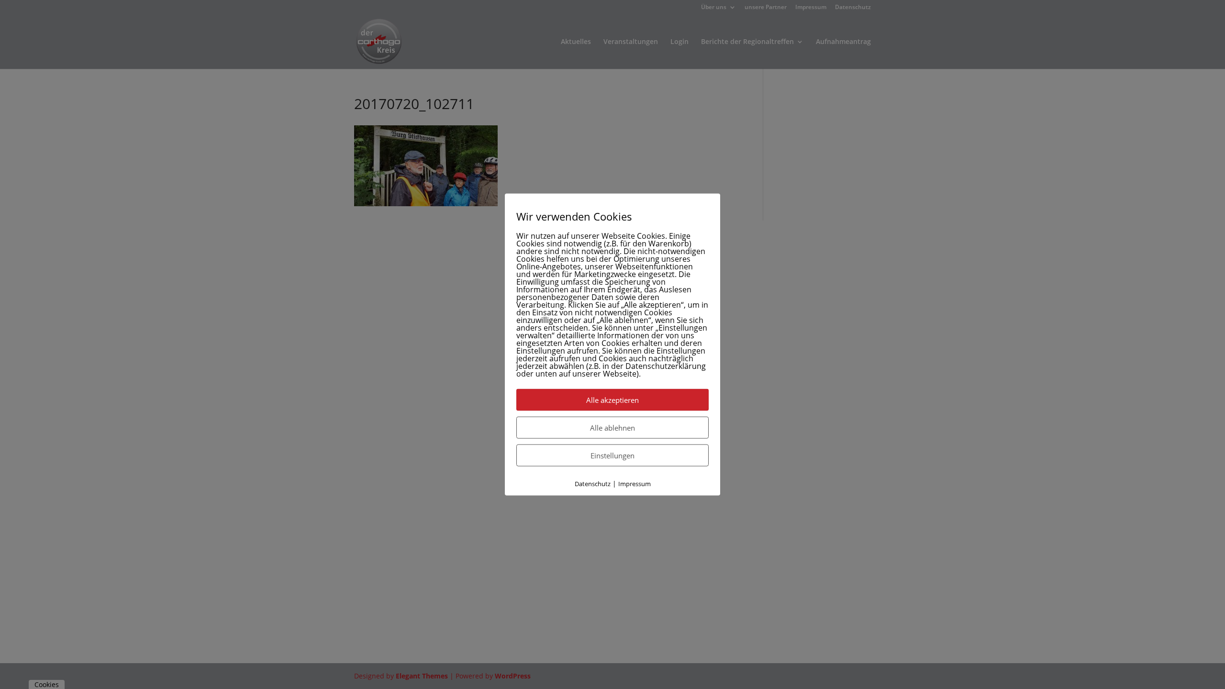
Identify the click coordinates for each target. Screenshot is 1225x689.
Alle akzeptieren (612, 400)
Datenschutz (593, 483)
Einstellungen (612, 455)
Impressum (634, 483)
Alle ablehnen (612, 428)
